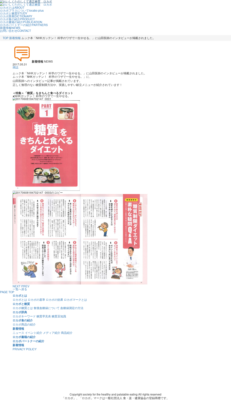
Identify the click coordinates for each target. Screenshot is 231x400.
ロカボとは (20, 295)
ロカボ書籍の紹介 (24, 337)
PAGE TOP (7, 292)
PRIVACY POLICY (25, 349)
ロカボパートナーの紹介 (28, 341)
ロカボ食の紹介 (23, 320)
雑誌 (15, 67)
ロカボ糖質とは (23, 308)
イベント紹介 (33, 333)
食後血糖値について (47, 308)
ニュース (18, 333)
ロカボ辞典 (20, 312)
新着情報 (15, 38)
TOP (5, 38)
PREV (25, 286)
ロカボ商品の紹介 (24, 324)
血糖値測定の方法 (71, 308)
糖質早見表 (43, 316)
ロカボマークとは (75, 299)
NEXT (17, 286)
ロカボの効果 (54, 299)
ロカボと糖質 (21, 304)
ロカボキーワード (24, 316)
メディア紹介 (51, 333)
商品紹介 (67, 333)
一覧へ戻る (20, 289)
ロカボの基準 (36, 299)
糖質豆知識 (59, 316)
